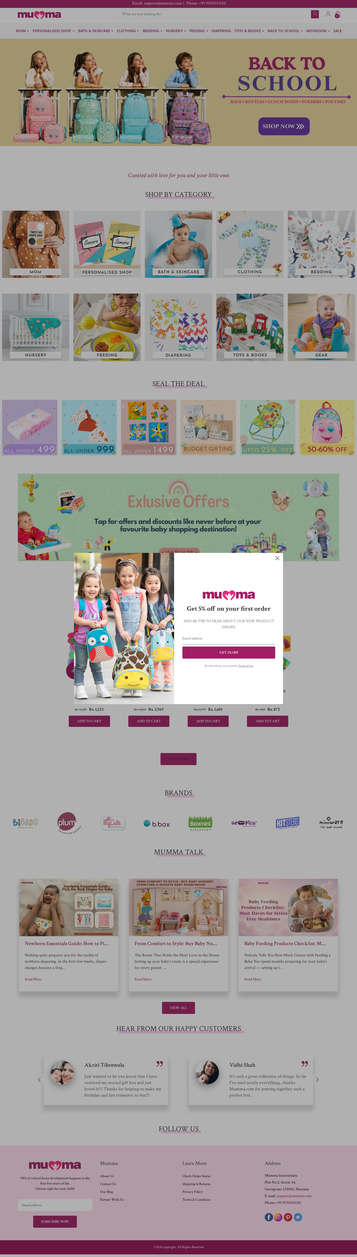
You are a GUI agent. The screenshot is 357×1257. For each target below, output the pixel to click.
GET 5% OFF (229, 652)
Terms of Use (245, 666)
